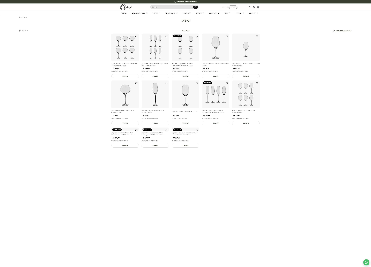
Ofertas (119, 13)
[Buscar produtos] (195, 7)
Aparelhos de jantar (133, 13)
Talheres (181, 13)
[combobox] (174, 7)
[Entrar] (253, 7)
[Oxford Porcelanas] (126, 7)
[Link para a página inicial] (20, 17)
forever (25, 17)
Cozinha (234, 13)
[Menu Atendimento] (366, 262)
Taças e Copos (165, 13)
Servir (222, 13)
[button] (23, 30)
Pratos (150, 13)
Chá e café (208, 13)
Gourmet (248, 13)
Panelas (194, 13)
